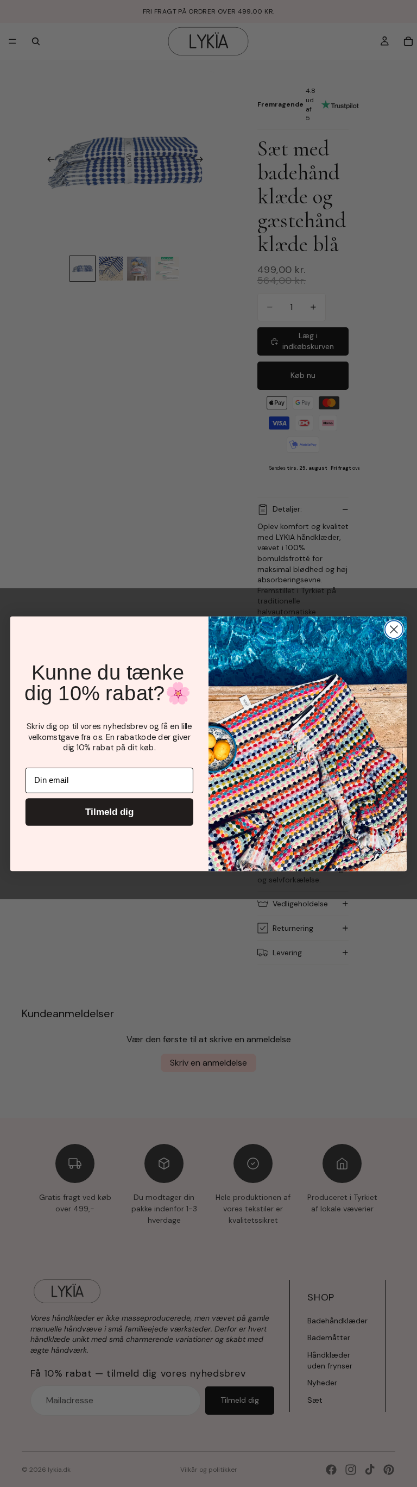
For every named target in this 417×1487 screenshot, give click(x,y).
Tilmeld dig (109, 811)
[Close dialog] (394, 629)
